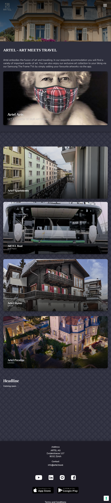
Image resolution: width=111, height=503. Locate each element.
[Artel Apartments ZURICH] (55, 198)
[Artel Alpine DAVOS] (55, 310)
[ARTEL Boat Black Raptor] (55, 253)
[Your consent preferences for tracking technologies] (106, 498)
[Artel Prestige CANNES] (55, 367)
